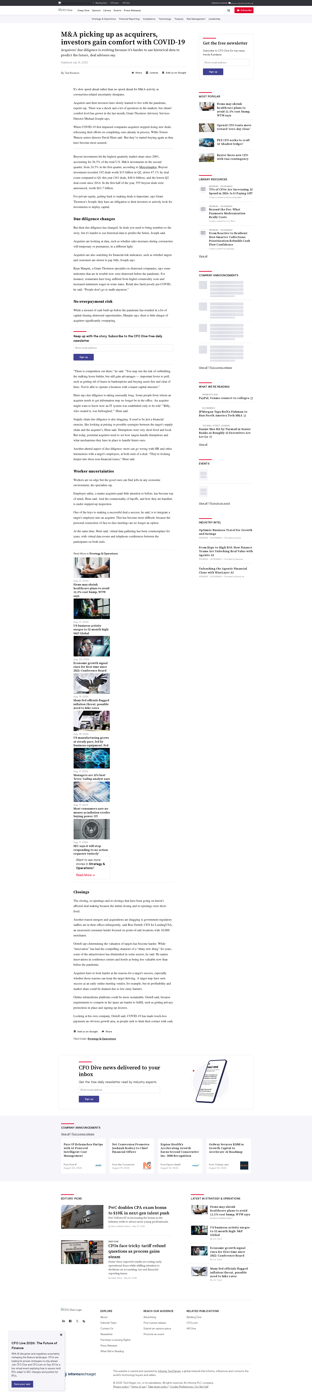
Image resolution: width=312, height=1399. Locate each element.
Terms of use (138, 1386)
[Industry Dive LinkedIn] (63, 1321)
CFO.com (115, 3)
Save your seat (22, 1384)
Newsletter (106, 1334)
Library (107, 10)
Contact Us (106, 1328)
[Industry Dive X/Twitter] (77, 1321)
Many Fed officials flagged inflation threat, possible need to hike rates (229, 1272)
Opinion (96, 10)
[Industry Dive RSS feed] (84, 1321)
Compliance (149, 18)
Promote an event (219, 503)
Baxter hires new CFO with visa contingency (232, 157)
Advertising (149, 1317)
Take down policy (158, 1386)
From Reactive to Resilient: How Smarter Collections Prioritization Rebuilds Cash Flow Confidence (229, 238)
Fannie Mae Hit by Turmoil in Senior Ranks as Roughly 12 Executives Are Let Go (225, 433)
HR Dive (126, 3)
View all (203, 256)
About (103, 1317)
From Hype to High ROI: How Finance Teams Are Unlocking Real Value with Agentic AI (226, 551)
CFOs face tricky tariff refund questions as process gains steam (137, 1251)
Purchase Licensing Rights (115, 1339)
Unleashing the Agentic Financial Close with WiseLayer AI (223, 570)
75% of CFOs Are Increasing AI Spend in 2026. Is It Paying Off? (231, 191)
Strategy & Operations (104, 18)
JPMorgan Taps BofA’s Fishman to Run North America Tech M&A (223, 413)
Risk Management (196, 18)
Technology (165, 18)
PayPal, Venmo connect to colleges (224, 398)
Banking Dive (101, 3)
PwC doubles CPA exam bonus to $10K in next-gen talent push (138, 1210)
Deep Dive (83, 10)
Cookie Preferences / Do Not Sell (189, 1386)
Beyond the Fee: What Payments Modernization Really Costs (227, 213)
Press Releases (132, 10)
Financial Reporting (129, 18)
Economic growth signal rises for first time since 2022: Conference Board (227, 1252)
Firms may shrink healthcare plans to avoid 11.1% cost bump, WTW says (233, 109)
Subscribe (246, 10)
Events (117, 10)
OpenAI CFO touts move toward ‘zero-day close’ (234, 127)
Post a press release (220, 367)
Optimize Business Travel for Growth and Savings (226, 532)
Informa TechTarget (169, 1371)
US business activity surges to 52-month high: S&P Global (230, 1231)
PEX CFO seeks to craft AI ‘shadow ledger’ (233, 142)
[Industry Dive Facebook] (70, 1321)
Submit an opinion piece (157, 1328)
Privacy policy (121, 1386)
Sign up (83, 357)
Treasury (178, 18)
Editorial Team (108, 1322)
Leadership (214, 18)
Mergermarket (148, 167)
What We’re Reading (112, 1351)
